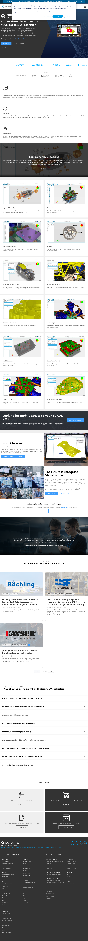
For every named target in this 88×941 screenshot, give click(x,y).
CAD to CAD (49, 866)
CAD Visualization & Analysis (53, 874)
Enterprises (5, 891)
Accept (57, 16)
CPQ (3, 881)
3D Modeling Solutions (7, 863)
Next (51, 671)
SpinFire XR (70, 866)
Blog (24, 898)
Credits (59, 847)
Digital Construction (7, 883)
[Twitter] (76, 843)
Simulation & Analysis (7, 905)
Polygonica (25, 880)
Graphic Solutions (6, 868)
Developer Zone (6, 913)
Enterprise (9, 60)
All (23, 893)
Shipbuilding (5, 902)
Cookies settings (47, 16)
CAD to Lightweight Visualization (54, 861)
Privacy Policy (33, 847)
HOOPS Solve (26, 875)
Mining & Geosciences (7, 898)
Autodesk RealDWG (28, 887)
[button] (6, 43)
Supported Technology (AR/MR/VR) (55, 882)
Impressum (53, 847)
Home (2, 60)
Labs (3, 927)
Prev (37, 671)
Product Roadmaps (7, 920)
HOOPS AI (25, 863)
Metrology (4, 895)
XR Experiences (50, 885)
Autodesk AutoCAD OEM (29, 882)
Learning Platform (6, 918)
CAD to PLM (49, 868)
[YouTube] (85, 843)
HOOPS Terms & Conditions (7, 847)
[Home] (9, 7)
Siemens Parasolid (27, 878)
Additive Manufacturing (8, 874)
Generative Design (6, 893)
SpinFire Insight (71, 863)
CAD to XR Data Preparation (53, 880)
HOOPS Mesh (26, 873)
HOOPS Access (26, 868)
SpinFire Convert (71, 861)
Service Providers (6, 932)
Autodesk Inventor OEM (29, 885)
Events (24, 900)
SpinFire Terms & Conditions (22, 847)
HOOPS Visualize (27, 866)
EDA (3, 888)
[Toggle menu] (85, 6)
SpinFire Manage (71, 868)
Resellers (48, 898)
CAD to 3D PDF (50, 863)
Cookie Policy (41, 847)
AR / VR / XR (5, 876)
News (24, 895)
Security (47, 847)
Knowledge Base (6, 925)
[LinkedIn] (72, 843)
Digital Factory (5, 886)
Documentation (6, 916)
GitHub (3, 923)
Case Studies (26, 902)
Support (4, 935)
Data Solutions (5, 861)
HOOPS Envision (27, 871)
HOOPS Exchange (27, 861)
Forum (3, 930)
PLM (3, 900)
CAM (3, 879)
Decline (68, 16)
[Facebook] (80, 843)
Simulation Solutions (7, 866)
